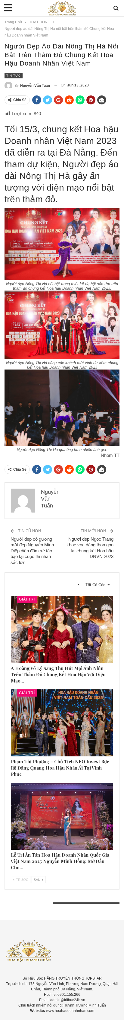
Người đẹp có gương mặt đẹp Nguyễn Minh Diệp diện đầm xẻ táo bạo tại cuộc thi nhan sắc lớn (32, 550)
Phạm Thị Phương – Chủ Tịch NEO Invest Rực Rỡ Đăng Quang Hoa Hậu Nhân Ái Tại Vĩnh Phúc (60, 767)
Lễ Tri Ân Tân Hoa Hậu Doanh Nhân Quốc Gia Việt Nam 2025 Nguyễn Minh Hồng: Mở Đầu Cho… (60, 861)
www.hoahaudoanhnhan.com (70, 1011)
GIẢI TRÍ (27, 599)
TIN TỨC (13, 75)
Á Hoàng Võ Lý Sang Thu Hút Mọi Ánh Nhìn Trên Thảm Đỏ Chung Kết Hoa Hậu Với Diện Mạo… (58, 674)
